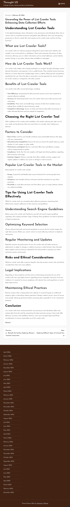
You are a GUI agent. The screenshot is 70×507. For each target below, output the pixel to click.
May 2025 (6, 383)
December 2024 (8, 403)
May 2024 (6, 430)
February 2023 (8, 488)
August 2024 (7, 418)
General (7, 322)
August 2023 (7, 465)
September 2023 (8, 461)
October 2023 (8, 457)
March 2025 (7, 391)
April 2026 (6, 352)
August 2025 (7, 371)
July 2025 (6, 375)
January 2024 (7, 445)
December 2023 (8, 449)
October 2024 (8, 410)
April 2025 (6, 387)
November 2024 (8, 407)
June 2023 (6, 473)
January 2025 (7, 399)
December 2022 (8, 492)
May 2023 (6, 477)
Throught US (10, 2)
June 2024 (6, 426)
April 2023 (6, 481)
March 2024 (7, 438)
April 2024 (6, 434)
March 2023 (7, 484)
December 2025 (8, 368)
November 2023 (8, 453)
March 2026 (7, 356)
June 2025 (6, 379)
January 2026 (7, 364)
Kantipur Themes (42, 503)
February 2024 (8, 442)
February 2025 (8, 395)
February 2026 (8, 360)
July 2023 (6, 469)
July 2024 (6, 422)
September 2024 (8, 414)
